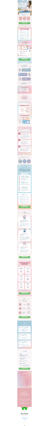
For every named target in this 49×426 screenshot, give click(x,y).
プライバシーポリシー (24, 417)
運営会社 (25, 419)
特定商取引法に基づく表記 (25, 418)
